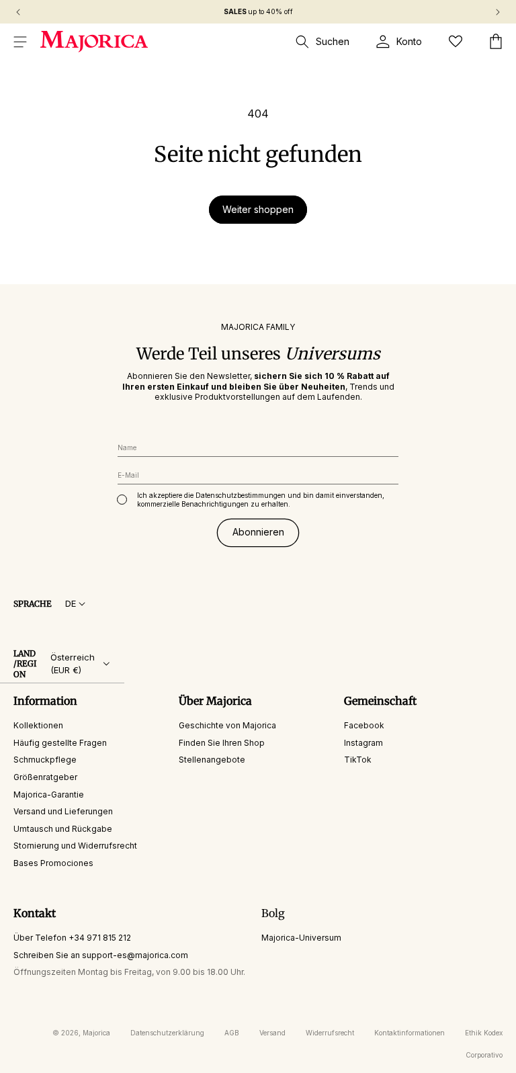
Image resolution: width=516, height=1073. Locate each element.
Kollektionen (38, 725)
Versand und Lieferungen (63, 811)
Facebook (364, 725)
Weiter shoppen (258, 209)
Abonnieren (258, 532)
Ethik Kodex (484, 1033)
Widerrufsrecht (330, 1033)
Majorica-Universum (301, 938)
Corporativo (484, 1055)
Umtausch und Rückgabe (62, 829)
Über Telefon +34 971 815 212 (72, 938)
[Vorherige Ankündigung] (18, 12)
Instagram (363, 743)
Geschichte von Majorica (227, 725)
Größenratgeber (45, 777)
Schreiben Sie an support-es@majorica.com (100, 955)
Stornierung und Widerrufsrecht (75, 846)
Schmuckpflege (45, 760)
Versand (272, 1033)
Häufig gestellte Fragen (60, 743)
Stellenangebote (212, 760)
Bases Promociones (53, 863)
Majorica (96, 1033)
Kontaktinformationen (409, 1033)
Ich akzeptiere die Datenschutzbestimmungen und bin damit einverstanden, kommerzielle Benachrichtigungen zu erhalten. (260, 499)
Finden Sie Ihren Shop (222, 743)
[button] (20, 41)
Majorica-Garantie (48, 794)
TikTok (358, 760)
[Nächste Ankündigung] (498, 12)
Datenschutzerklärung (167, 1033)
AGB (231, 1033)
